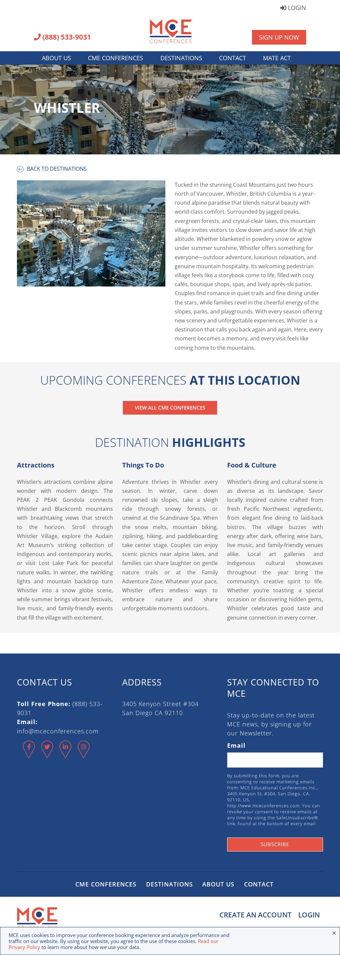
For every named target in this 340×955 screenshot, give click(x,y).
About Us (56, 58)
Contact (232, 58)
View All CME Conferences (170, 407)
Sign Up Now (279, 37)
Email (236, 745)
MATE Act (277, 58)
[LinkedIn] (65, 755)
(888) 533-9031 (66, 38)
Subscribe (275, 844)
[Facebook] (29, 755)
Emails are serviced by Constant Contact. (272, 830)
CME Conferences (115, 58)
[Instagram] (84, 755)
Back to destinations (56, 168)
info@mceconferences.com (58, 731)
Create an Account (255, 914)
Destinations (181, 58)
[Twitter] (47, 755)
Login (296, 8)
